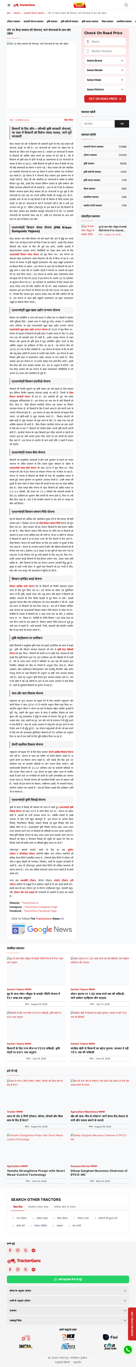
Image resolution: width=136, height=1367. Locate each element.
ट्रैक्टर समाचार (13, 21)
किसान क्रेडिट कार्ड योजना (22, 586)
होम (8, 13)
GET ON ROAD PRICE (103, 98)
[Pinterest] (33, 1250)
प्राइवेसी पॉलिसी (62, 1362)
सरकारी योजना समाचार (34, 13)
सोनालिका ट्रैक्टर (27, 853)
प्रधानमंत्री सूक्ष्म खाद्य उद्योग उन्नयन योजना (29, 329)
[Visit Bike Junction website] (68, 1336)
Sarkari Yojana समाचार (19, 989)
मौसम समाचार (107, 21)
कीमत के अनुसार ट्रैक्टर (20, 1290)
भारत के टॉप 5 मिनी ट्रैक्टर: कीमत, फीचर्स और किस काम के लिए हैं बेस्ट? (35, 1118)
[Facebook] (10, 1250)
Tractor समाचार (15, 1111)
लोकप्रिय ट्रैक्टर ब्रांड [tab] (38, 1206)
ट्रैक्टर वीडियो (40, 1225)
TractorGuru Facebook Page (40, 910)
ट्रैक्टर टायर (83, 1218)
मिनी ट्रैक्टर (62, 1218)
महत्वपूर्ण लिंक (16, 1320)
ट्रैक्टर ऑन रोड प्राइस (24, 892)
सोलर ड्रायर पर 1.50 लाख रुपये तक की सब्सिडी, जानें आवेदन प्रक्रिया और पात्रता (98, 995)
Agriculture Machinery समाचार (88, 1111)
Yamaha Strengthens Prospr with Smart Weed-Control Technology (36, 1172)
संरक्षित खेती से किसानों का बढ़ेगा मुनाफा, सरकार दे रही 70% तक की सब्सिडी (100, 1050)
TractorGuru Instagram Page (40, 906)
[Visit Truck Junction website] (68, 1346)
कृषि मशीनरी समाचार (69, 21)
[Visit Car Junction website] (110, 1346)
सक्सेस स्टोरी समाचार (105, 205)
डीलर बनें (20, 1225)
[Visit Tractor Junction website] (26, 1336)
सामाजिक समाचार (124, 21)
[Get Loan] (80, 5)
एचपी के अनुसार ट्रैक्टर (20, 1300)
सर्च (122, 123)
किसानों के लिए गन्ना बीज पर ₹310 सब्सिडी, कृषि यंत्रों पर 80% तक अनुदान (33, 1050)
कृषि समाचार (52, 21)
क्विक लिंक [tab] (17, 1206)
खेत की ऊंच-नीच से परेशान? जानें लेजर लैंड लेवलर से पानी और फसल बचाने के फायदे (99, 1118)
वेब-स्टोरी (77, 1225)
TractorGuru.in (30, 902)
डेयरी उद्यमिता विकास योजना (61, 751)
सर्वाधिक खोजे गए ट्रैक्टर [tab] (65, 1206)
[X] (25, 1250)
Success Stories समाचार (84, 1166)
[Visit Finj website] (110, 1336)
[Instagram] (18, 1250)
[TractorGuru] (24, 5)
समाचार (17, 13)
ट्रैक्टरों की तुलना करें (107, 1218)
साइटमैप (77, 1362)
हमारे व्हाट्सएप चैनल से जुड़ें (70, 1279)
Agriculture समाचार (17, 1166)
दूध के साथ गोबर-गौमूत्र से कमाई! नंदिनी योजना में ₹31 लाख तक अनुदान (113, 230)
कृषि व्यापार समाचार (90, 21)
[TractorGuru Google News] (41, 925)
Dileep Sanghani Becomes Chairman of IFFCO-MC (99, 1172)
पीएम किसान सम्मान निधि (49, 523)
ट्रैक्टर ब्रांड (42, 1218)
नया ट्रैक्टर (21, 1218)
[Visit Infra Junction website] (26, 1346)
